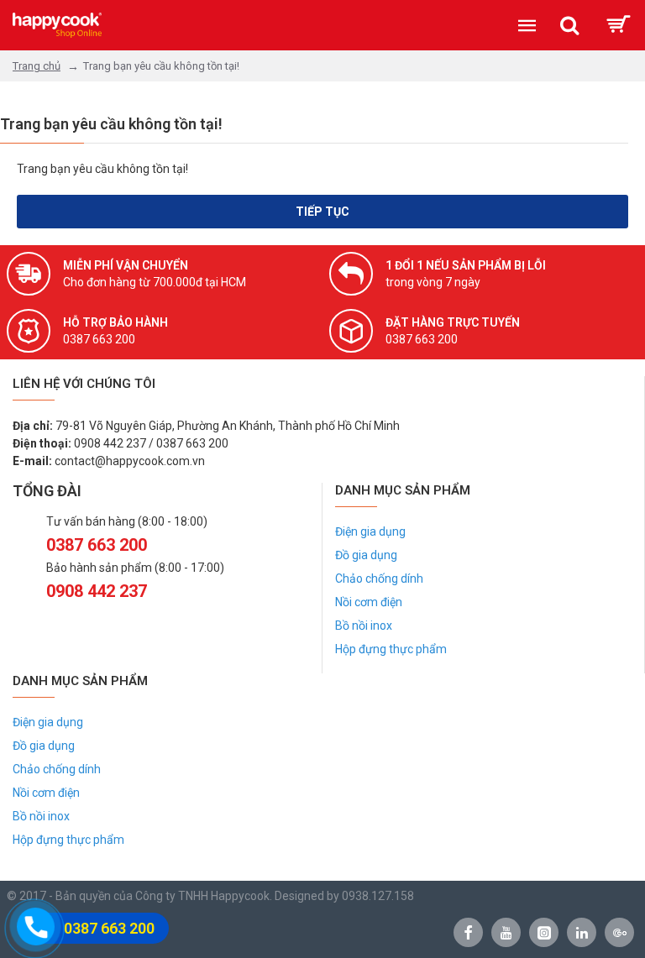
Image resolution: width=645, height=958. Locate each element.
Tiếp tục (322, 211)
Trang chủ (36, 66)
